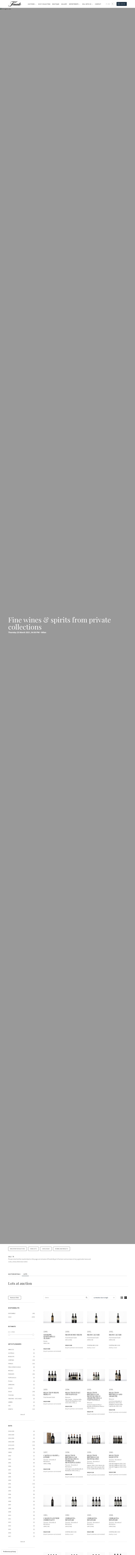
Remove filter (14, 1298)
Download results (61, 1249)
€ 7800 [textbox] (13, 1332)
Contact (98, 4)
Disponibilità (13, 1308)
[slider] (9, 1334)
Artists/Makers (14, 1344)
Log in (122, 4)
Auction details (14, 1274)
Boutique (55, 4)
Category (12, 1553)
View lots (33, 1249)
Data (10, 1426)
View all (22, 1414)
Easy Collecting (44, 4)
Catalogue (46, 1249)
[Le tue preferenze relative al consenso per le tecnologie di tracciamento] (9, 1551)
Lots (25, 1274)
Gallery (64, 4)
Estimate (12, 1326)
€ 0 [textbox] (9, 1332)
